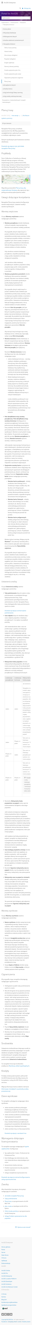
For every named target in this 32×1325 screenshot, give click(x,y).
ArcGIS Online (5, 1270)
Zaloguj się (27, 8)
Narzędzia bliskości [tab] (9, 44)
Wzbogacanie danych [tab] (10, 36)
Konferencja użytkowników (9, 1302)
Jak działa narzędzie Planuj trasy (14, 1196)
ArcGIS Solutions (6, 1284)
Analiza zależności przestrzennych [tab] (14, 40)
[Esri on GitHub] (8, 1314)
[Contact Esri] (11, 1314)
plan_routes (8, 1206)
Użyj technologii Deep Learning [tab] (13, 92)
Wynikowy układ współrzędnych (19, 1066)
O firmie (3, 1294)
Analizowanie (14, 22)
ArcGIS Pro (4, 1273)
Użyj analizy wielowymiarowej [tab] (12, 96)
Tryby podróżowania (11, 1198)
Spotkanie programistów (8, 1305)
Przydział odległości (10, 59)
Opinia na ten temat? (24, 1227)
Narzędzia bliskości (8, 24)
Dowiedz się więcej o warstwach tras (15, 1133)
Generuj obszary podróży (11, 66)
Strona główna (5, 1247)
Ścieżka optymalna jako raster (12, 74)
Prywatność (4, 1321)
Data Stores (4, 1255)
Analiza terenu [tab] (8, 89)
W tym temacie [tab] (6, 123)
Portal (3, 1249)
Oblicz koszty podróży (11, 1211)
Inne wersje (15, 115)
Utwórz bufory (8, 51)
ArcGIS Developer (6, 1281)
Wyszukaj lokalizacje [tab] (10, 33)
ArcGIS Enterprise (10, 3)
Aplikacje (4, 1260)
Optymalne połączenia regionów (13, 77)
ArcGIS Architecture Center (9, 1287)
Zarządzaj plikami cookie (14, 1321)
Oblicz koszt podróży (10, 47)
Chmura (3, 1258)
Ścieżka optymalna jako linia (12, 70)
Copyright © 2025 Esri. (7, 1319)
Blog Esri (4, 1299)
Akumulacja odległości (10, 55)
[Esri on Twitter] (2, 1314)
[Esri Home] (5, 1308)
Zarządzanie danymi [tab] (10, 85)
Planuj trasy (7, 81)
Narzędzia (23, 22)
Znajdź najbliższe (9, 62)
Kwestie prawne (26, 1321)
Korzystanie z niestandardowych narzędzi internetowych (14, 101)
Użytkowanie (5, 22)
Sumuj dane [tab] (7, 29)
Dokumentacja (5, 1263)
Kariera (3, 1297)
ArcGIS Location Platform (8, 1278)
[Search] (20, 8)
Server (3, 1252)
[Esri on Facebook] (5, 1314)
